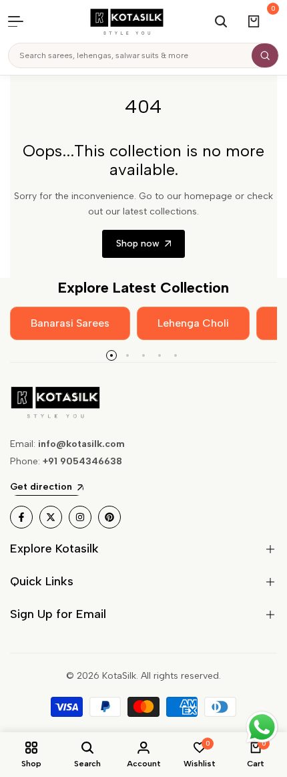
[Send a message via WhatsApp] (262, 727)
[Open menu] (22, 21)
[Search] (265, 55)
